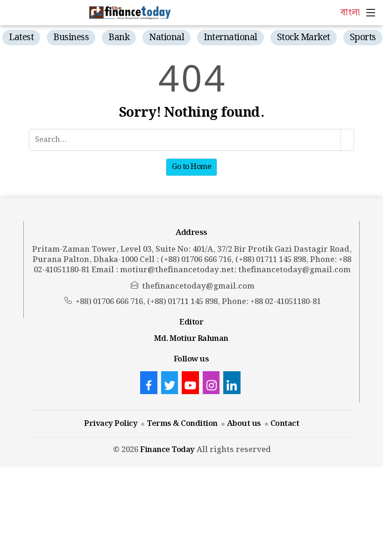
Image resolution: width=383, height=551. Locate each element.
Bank (118, 37)
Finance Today (167, 450)
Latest (21, 37)
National (166, 37)
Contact (284, 423)
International (230, 37)
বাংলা (349, 13)
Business (71, 37)
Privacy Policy (110, 423)
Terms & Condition (182, 423)
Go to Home (191, 167)
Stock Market (303, 37)
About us (244, 423)
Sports (363, 37)
